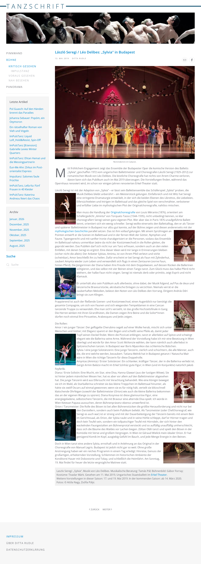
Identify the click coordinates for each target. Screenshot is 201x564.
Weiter (106, 509)
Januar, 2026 (17, 219)
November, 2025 (19, 229)
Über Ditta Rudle (20, 543)
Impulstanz (20, 71)
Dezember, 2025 (19, 224)
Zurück (95, 509)
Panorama (14, 87)
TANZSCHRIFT (36, 6)
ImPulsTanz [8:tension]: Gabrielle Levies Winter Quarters (23, 149)
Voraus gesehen (22, 75)
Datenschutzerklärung (25, 549)
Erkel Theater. (159, 474)
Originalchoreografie (123, 212)
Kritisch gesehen (22, 66)
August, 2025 (17, 246)
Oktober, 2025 (18, 235)
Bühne (11, 60)
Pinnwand (14, 53)
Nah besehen (19, 80)
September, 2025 (20, 240)
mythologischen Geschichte (71, 231)
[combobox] (25, 265)
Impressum (14, 536)
